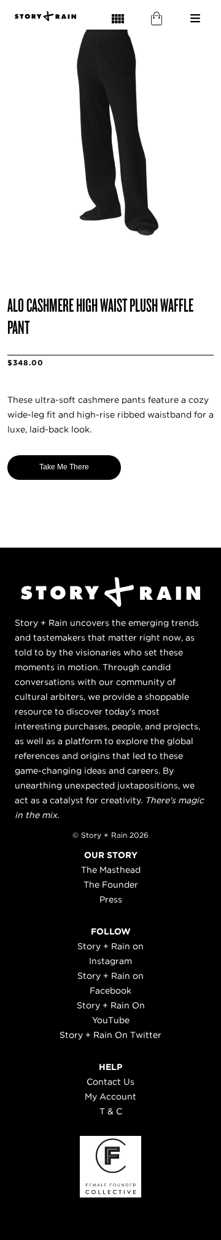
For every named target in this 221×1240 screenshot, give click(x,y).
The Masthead (111, 870)
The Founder (110, 884)
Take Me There (64, 467)
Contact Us (110, 1082)
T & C (110, 1111)
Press (110, 899)
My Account (110, 1096)
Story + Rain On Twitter (110, 1035)
